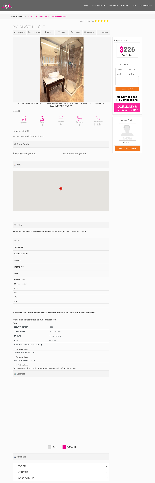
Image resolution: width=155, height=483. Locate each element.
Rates (63, 32)
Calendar (76, 32)
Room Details (35, 32)
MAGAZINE (125, 6)
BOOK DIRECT (113, 6)
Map (48, 32)
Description (20, 32)
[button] (62, 70)
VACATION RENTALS (98, 6)
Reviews (104, 32)
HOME (86, 6)
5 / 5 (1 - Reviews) (87, 21)
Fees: (15, 323)
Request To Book (127, 89)
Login (134, 6)
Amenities (91, 32)
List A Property (146, 6)
